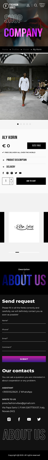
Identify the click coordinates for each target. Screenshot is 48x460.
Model (26, 49)
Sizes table (36, 146)
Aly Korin (37, 49)
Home (5, 49)
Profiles (15, 49)
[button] (18, 124)
